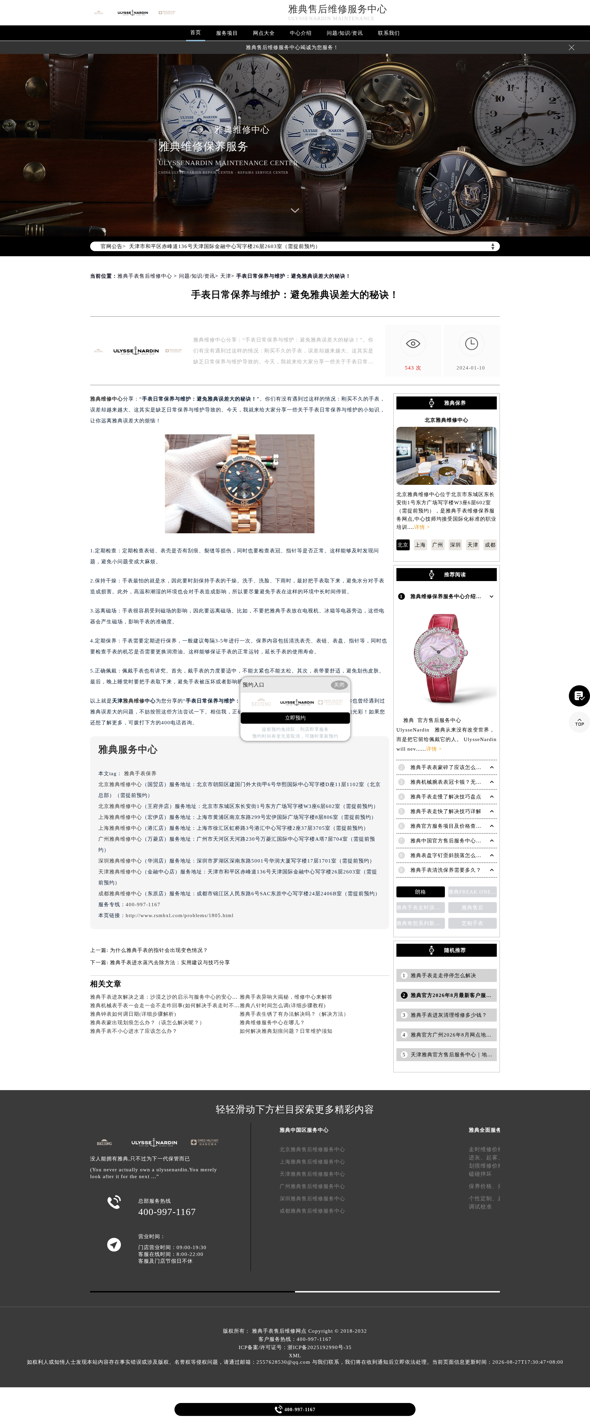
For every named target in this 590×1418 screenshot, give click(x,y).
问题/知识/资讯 (345, 33)
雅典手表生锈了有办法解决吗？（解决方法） (294, 1014)
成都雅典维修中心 (120, 893)
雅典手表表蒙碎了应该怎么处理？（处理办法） (467, 767)
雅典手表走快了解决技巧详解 (445, 811)
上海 (420, 545)
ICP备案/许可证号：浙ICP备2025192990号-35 (295, 1347)
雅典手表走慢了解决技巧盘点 (445, 796)
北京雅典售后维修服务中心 (312, 1149)
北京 (402, 545)
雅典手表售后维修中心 (144, 276)
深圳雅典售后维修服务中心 (312, 1198)
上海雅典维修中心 (120, 817)
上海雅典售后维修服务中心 (312, 1161)
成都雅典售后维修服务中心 (312, 1211)
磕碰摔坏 (480, 1174)
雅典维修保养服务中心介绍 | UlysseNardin (462, 596)
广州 (437, 545)
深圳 (455, 545)
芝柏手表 (472, 923)
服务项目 (227, 33)
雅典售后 (472, 907)
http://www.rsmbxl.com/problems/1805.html (180, 915)
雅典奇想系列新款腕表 (420, 923)
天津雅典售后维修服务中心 (312, 1174)
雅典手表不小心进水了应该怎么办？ (134, 1031)
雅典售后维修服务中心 (337, 9)
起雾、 (495, 1157)
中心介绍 (301, 33)
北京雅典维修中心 (120, 784)
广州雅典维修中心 (120, 839)
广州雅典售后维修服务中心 (312, 1186)
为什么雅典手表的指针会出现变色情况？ (159, 950)
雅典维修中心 (106, 399)
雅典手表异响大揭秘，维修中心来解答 (286, 997)
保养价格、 (483, 1186)
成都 (490, 545)
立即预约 (295, 718)
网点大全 (264, 33)
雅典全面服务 (485, 1130)
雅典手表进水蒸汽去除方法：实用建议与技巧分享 (170, 962)
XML (295, 1355)
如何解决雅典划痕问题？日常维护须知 (286, 1031)
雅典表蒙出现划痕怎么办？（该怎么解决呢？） (147, 1022)
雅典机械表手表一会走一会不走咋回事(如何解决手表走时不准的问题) (174, 1005)
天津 (225, 276)
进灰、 (477, 1157)
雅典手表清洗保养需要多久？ (445, 870)
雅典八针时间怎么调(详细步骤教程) (283, 1005)
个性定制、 (483, 1198)
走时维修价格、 (489, 1149)
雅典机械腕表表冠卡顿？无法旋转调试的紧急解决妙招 (476, 782)
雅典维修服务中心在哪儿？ (272, 1022)
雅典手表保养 (140, 773)
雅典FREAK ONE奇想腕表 (472, 892)
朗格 (420, 892)
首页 (195, 32)
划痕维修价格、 (489, 1166)
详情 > (422, 527)
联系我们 (389, 33)
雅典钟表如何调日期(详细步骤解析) (133, 1014)
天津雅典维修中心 (120, 871)
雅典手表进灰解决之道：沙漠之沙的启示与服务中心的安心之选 (166, 997)
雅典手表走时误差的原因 (420, 907)
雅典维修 (134, 701)
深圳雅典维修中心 (120, 861)
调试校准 (480, 1207)
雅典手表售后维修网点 (279, 1331)
